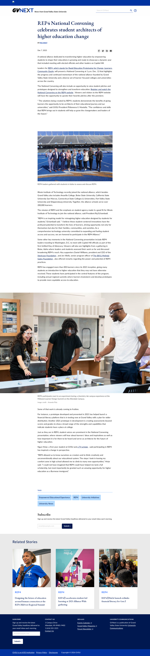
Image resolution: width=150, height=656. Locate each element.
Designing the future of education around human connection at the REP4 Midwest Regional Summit (30, 601)
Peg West (43, 43)
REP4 (76, 498)
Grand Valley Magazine (86, 626)
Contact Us (49, 631)
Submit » (67, 526)
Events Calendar (83, 623)
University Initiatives (90, 498)
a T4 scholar (83, 447)
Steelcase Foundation (47, 256)
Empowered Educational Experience (54, 498)
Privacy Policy (41, 652)
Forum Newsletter (84, 629)
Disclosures (53, 652)
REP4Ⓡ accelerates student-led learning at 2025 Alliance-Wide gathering (72, 601)
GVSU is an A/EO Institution (23, 652)
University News (46, 504)
